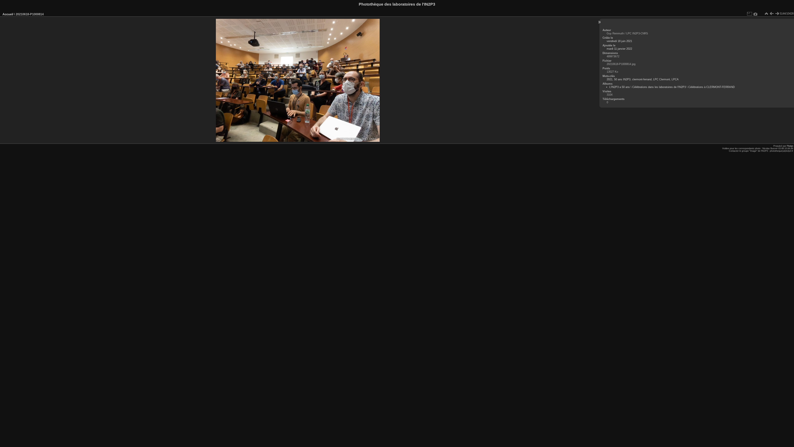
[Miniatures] (766, 13)
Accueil (7, 14)
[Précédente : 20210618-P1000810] (771, 13)
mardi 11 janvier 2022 (619, 48)
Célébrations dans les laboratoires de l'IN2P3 (659, 87)
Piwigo (790, 146)
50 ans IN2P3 (622, 79)
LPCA (675, 79)
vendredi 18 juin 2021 (619, 41)
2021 (609, 79)
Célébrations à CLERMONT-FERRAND (711, 87)
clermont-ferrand (642, 79)
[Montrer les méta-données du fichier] (755, 13)
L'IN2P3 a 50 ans (619, 87)
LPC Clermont (661, 79)
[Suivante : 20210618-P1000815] (777, 13)
